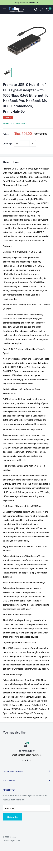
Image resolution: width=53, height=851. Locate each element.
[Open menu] (4, 10)
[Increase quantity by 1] (32, 143)
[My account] (41, 9)
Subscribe (12, 816)
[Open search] (36, 9)
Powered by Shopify (11, 841)
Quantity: (7, 143)
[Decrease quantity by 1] (17, 143)
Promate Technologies (15, 123)
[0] (47, 9)
